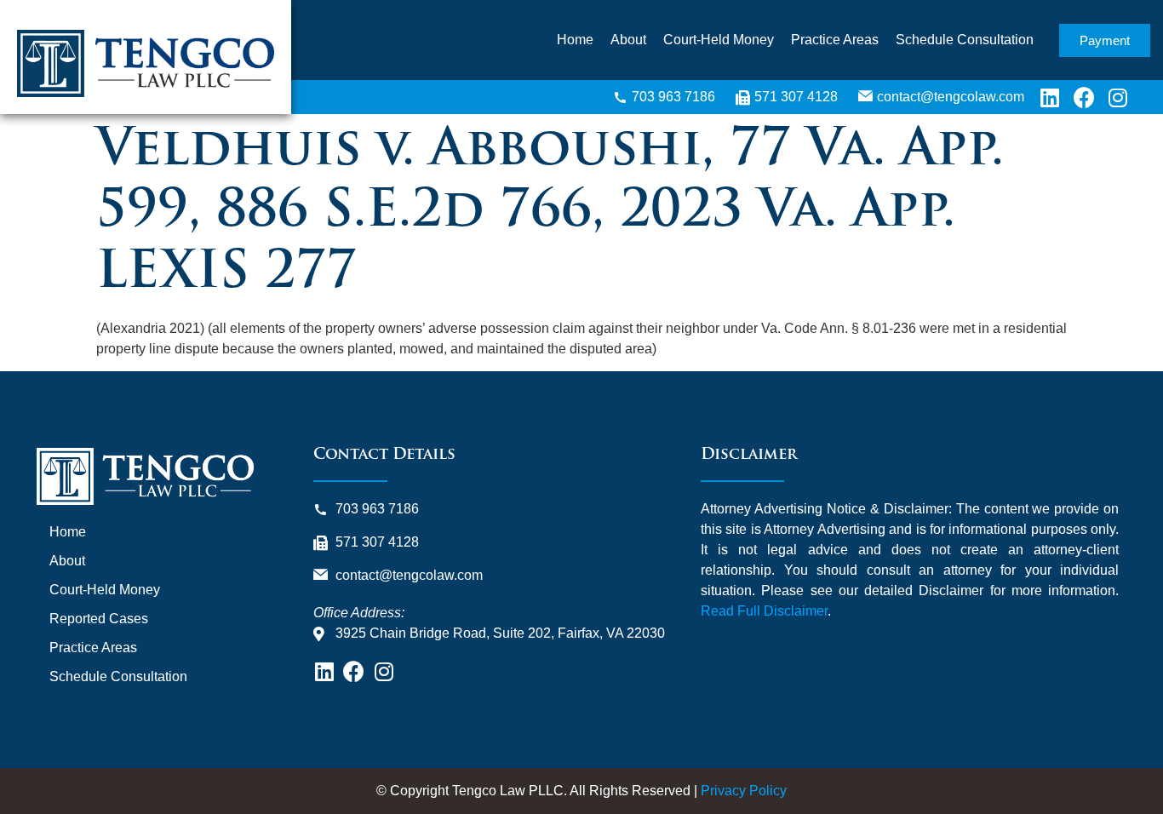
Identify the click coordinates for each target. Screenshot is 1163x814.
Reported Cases (98, 618)
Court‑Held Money (718, 39)
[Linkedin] (1050, 97)
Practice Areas (835, 39)
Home (575, 39)
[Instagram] (1118, 97)
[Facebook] (1084, 97)
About (628, 39)
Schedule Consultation (965, 39)
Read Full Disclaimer (764, 611)
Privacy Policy (744, 790)
